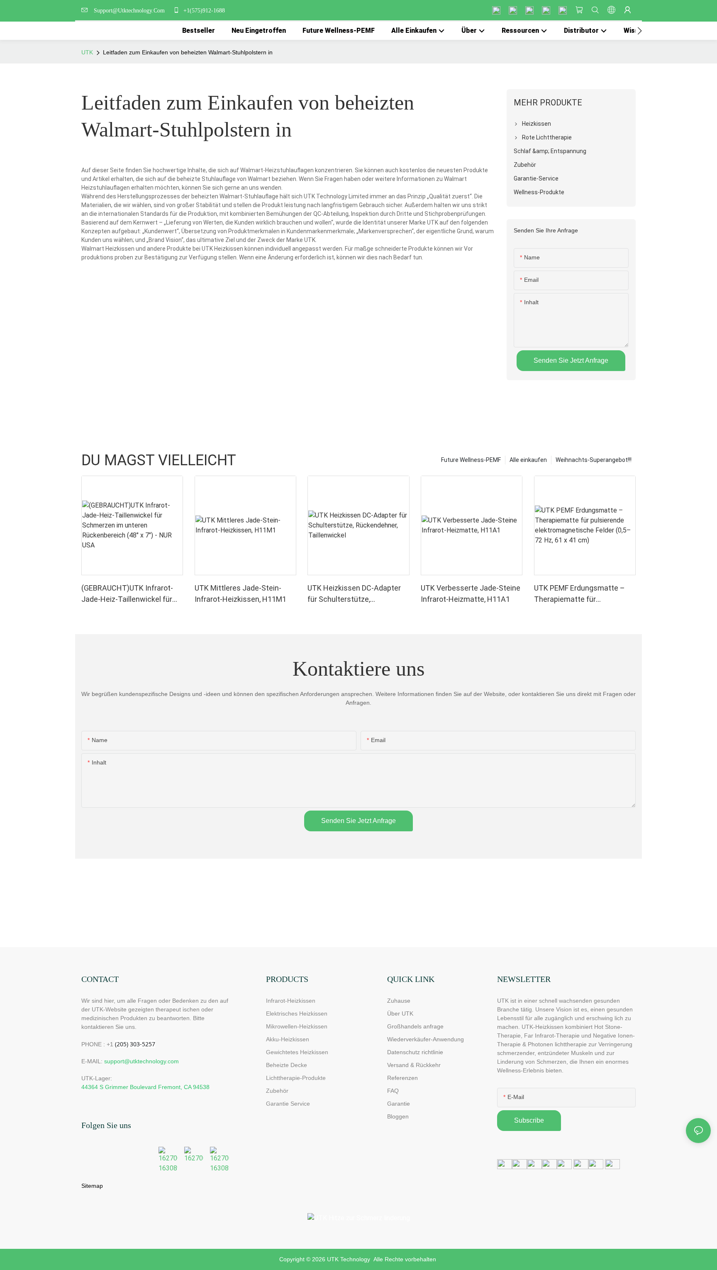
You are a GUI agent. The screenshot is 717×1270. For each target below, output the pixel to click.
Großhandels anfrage (415, 1026)
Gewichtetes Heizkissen (297, 1052)
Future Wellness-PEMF (471, 460)
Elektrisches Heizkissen (296, 1013)
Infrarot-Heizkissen (290, 1000)
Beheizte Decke (286, 1065)
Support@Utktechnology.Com (131, 10)
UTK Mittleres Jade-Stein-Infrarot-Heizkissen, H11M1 (240, 593)
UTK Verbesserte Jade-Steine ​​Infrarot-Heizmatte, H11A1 (471, 593)
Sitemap (92, 1185)
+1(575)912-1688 (203, 10)
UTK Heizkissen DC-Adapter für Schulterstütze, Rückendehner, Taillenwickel (354, 594)
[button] (639, 30)
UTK (87, 52)
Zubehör (277, 1090)
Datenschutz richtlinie (415, 1052)
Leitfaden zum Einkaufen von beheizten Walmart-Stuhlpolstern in (188, 52)
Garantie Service (289, 1103)
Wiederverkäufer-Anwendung (425, 1039)
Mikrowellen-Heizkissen (296, 1026)
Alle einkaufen (528, 460)
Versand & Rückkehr (414, 1065)
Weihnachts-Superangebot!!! (594, 460)
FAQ (393, 1090)
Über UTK (400, 1013)
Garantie (398, 1103)
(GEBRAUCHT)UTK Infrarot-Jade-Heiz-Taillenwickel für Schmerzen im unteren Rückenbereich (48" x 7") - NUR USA (132, 594)
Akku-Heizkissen (287, 1039)
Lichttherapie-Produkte (296, 1078)
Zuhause (398, 1000)
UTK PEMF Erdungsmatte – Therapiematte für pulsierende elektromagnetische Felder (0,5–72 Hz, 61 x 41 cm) (579, 594)
